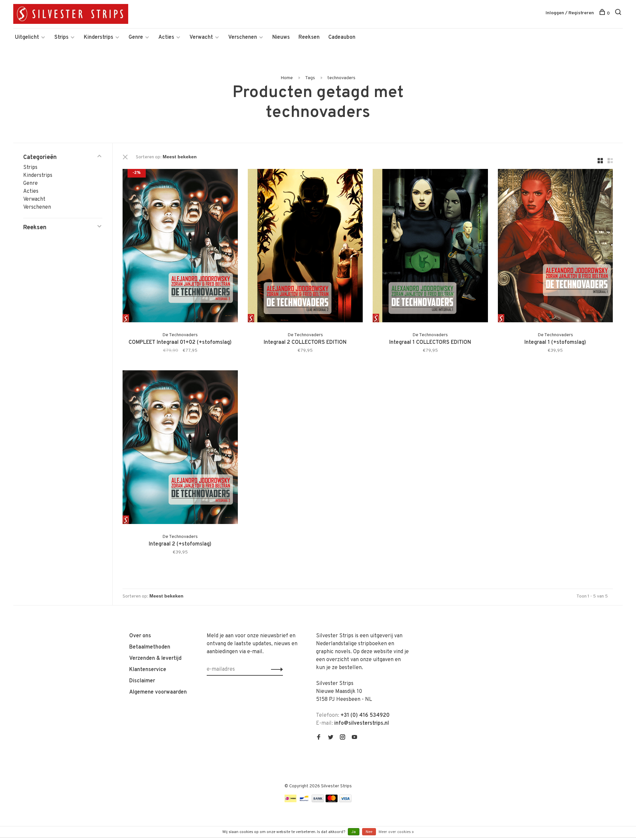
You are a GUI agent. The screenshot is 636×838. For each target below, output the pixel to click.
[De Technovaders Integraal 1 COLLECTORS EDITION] (430, 247)
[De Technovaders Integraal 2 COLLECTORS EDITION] (305, 247)
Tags (310, 78)
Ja (353, 832)
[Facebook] (318, 738)
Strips (61, 37)
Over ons (140, 636)
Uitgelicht (27, 37)
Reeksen (309, 37)
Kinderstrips (98, 37)
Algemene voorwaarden (158, 692)
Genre (136, 37)
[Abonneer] (275, 669)
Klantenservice (147, 669)
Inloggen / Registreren (570, 13)
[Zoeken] (619, 13)
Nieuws (281, 37)
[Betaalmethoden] (290, 801)
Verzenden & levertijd (155, 658)
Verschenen (242, 37)
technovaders (341, 78)
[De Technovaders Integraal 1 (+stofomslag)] (555, 247)
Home (287, 78)
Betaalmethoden (149, 647)
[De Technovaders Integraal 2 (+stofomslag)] (180, 448)
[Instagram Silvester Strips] (342, 738)
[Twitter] (330, 738)
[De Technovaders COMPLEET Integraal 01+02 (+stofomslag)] (180, 247)
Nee (369, 832)
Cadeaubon (341, 37)
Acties (166, 37)
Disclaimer (142, 681)
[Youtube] (354, 738)
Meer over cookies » (396, 832)
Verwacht (201, 37)
